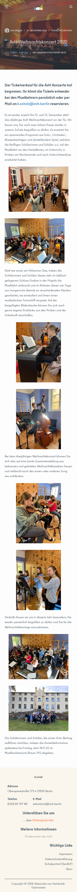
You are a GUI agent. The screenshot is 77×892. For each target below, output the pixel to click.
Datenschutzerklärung (58, 859)
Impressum (65, 854)
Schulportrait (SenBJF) (58, 864)
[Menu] (6, 6)
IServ (69, 869)
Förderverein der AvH (38, 836)
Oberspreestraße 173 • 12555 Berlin (30, 791)
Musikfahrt (65, 30)
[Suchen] (71, 6)
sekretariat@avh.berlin (47, 804)
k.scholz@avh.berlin (33, 103)
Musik (54, 30)
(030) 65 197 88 (17, 804)
